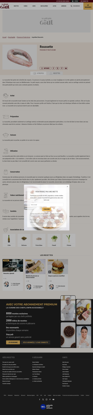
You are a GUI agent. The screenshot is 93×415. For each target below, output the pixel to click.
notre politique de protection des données (46, 217)
